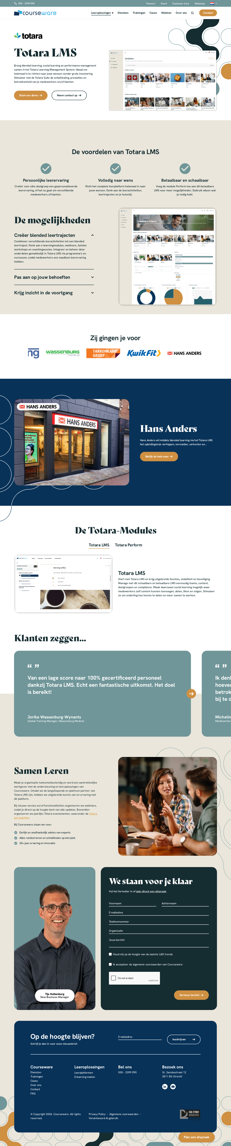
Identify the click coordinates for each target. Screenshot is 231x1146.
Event (164, 3)
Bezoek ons (172, 1067)
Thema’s (150, 3)
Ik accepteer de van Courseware (148, 964)
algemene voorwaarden (147, 964)
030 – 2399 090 (127, 1072)
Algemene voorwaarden (123, 1114)
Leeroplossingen (101, 13)
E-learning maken (84, 1077)
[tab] (99, 546)
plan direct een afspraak (151, 891)
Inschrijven (179, 1039)
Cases (153, 13)
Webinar (166, 13)
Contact (35, 1089)
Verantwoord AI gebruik (103, 1118)
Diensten (123, 13)
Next (191, 693)
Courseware (41, 1067)
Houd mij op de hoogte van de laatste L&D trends (143, 954)
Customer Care (180, 3)
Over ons (181, 13)
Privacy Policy (97, 1114)
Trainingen (139, 13)
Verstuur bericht (189, 995)
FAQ (32, 1093)
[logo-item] (50, 353)
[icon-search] (192, 13)
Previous (13, 693)
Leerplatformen (83, 1072)
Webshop (200, 3)
